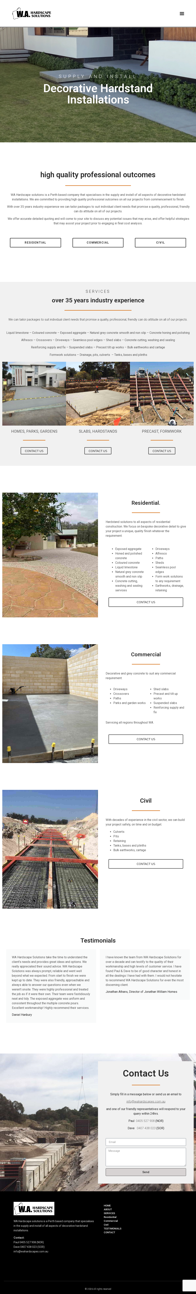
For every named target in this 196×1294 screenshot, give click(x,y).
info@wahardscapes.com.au (146, 1101)
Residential (110, 1217)
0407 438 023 (146, 1128)
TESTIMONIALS (112, 1228)
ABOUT (108, 1209)
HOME (107, 1205)
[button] (182, 13)
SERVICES (109, 1213)
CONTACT (109, 1232)
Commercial (111, 1220)
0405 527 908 (145, 1121)
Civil (106, 1224)
